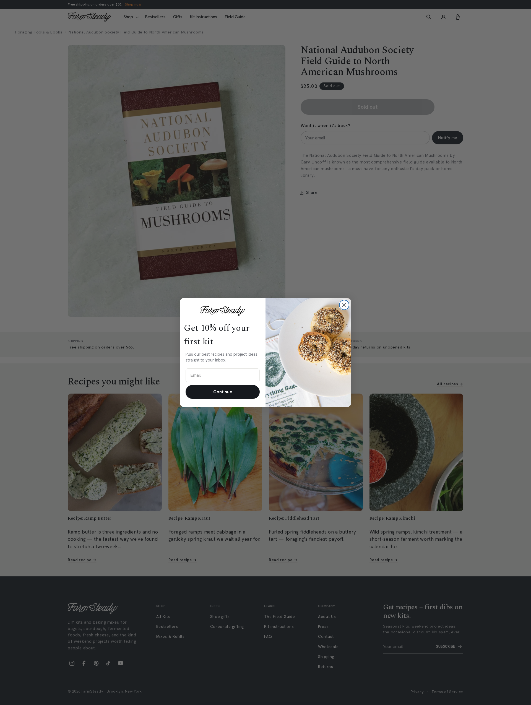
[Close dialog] (344, 305)
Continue (222, 392)
